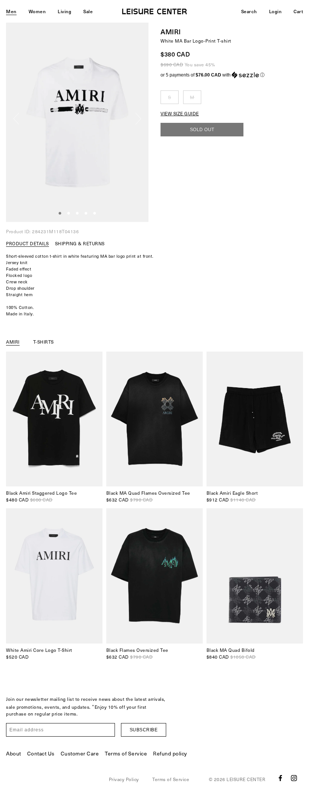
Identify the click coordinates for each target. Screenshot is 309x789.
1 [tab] (60, 213)
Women (37, 11)
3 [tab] (77, 213)
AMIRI (171, 31)
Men (11, 11)
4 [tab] (86, 213)
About (13, 753)
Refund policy (170, 753)
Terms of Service (126, 753)
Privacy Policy (124, 779)
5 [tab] (94, 213)
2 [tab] (68, 213)
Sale (88, 11)
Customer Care (80, 753)
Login (275, 11)
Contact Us (41, 753)
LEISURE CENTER (245, 779)
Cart (298, 11)
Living (64, 11)
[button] (232, 75)
